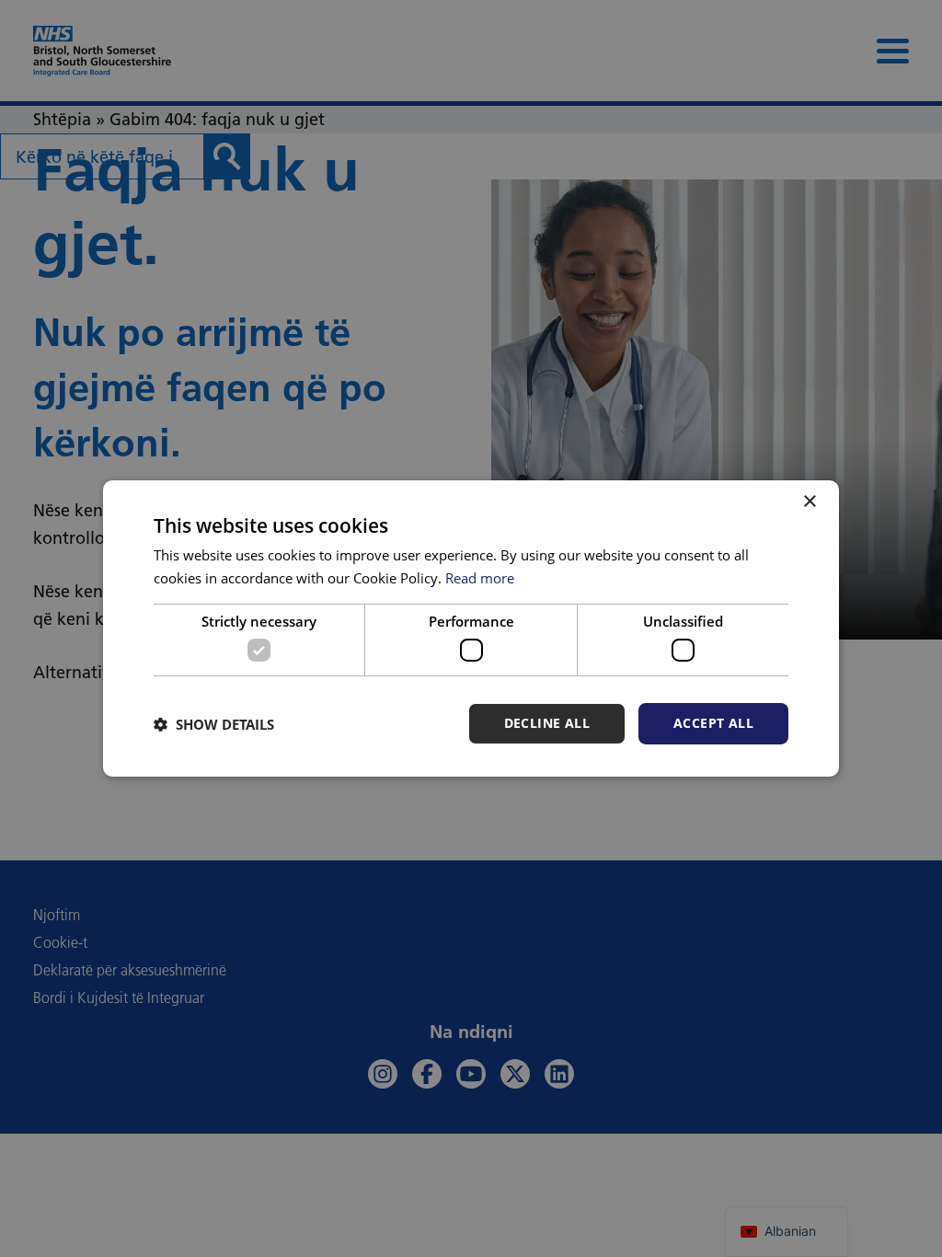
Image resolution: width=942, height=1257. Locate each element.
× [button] (809, 502)
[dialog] (471, 628)
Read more (479, 578)
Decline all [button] (547, 723)
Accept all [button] (713, 723)
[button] (214, 724)
